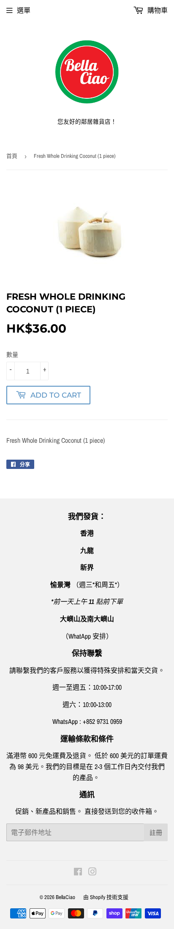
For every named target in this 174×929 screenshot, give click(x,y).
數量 (12, 354)
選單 (23, 10)
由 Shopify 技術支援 (105, 897)
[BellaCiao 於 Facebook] (77, 872)
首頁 (11, 156)
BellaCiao (65, 897)
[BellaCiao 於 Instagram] (92, 872)
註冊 (156, 833)
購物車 (157, 10)
